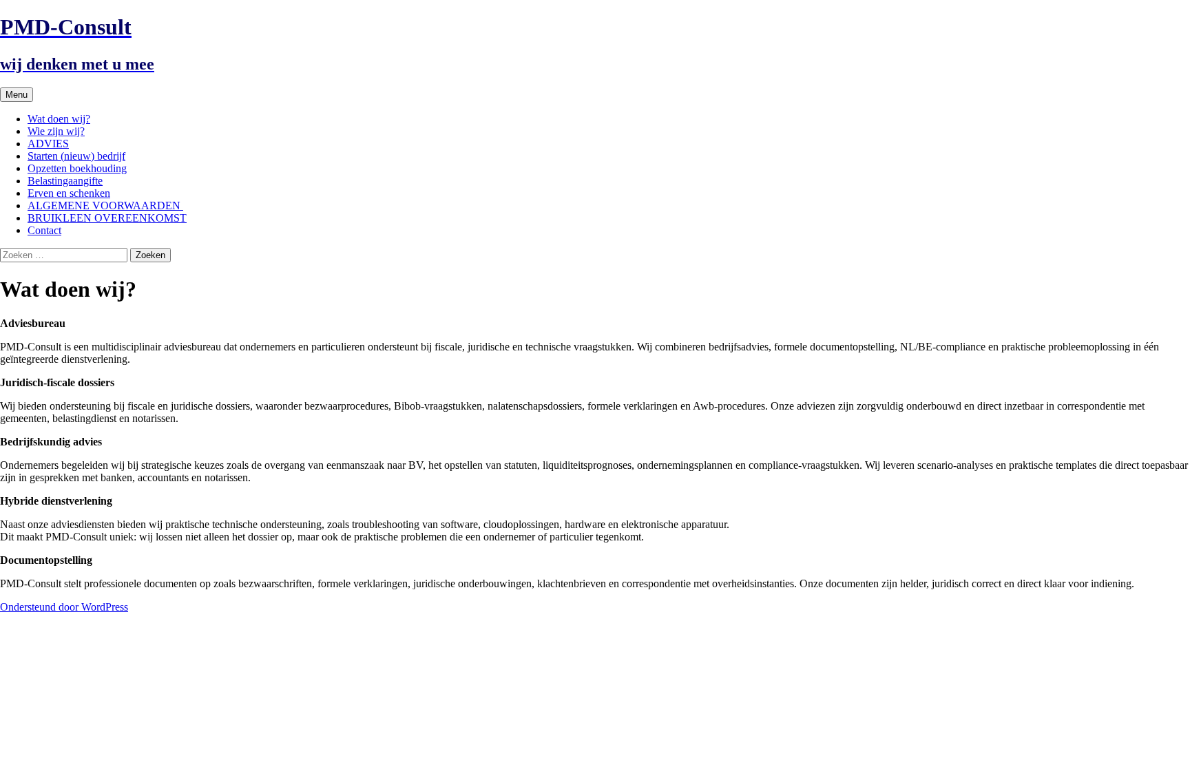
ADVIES (48, 143)
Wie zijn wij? (56, 131)
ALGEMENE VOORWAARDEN (105, 205)
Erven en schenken (69, 193)
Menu (17, 94)
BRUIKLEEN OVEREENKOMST (107, 218)
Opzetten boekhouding (77, 168)
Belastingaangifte (65, 181)
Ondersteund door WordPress (64, 607)
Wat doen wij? (59, 119)
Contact (44, 230)
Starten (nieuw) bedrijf (76, 156)
